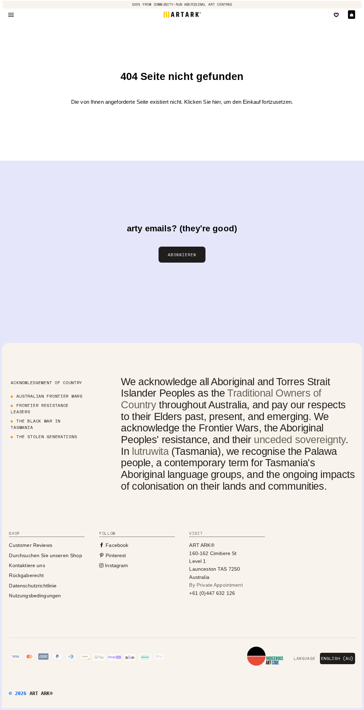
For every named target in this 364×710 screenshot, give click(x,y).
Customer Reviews (30, 545)
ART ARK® (41, 693)
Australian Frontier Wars (49, 396)
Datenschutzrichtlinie (33, 585)
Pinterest (115, 555)
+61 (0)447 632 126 (212, 593)
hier (216, 102)
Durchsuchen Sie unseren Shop (45, 555)
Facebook (116, 545)
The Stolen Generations (46, 437)
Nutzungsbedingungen (35, 595)
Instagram (115, 565)
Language (304, 658)
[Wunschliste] (336, 15)
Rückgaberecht (26, 575)
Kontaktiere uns (27, 565)
